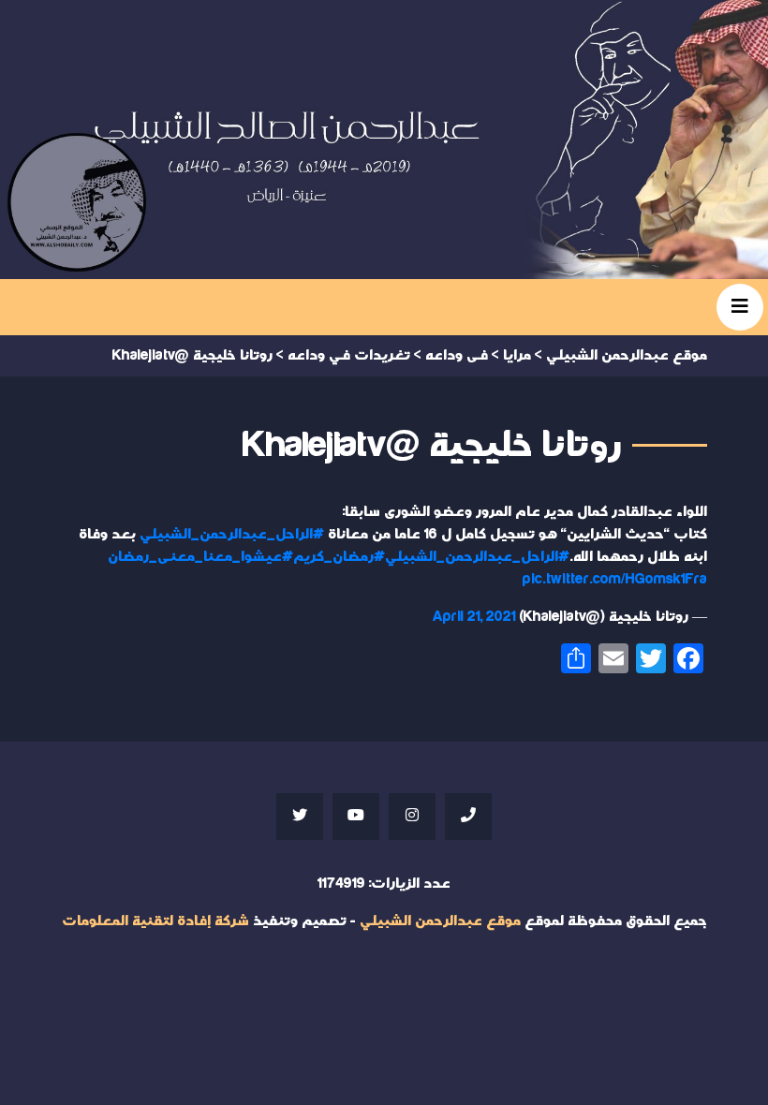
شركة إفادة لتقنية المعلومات (155, 921)
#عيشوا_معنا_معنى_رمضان (200, 557)
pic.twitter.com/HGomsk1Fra (615, 579)
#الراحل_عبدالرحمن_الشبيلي (232, 534)
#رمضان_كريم (339, 557)
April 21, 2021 (474, 617)
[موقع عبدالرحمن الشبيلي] (384, 139)
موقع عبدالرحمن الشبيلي (440, 921)
